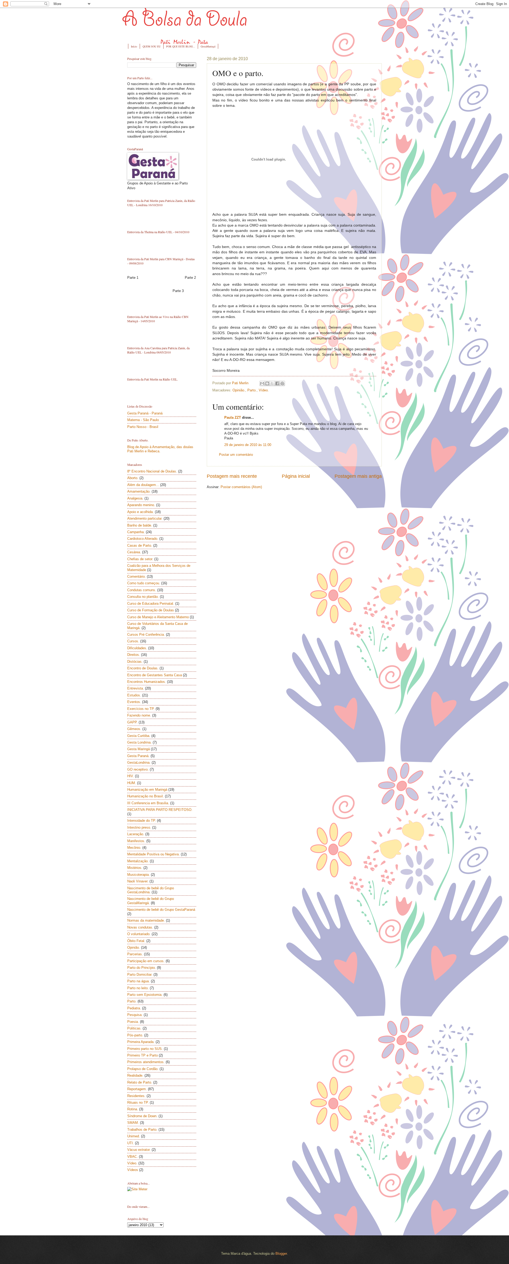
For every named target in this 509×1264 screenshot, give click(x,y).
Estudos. (134, 695)
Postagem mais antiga (358, 476)
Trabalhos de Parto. (142, 1130)
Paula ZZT (232, 417)
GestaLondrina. (139, 762)
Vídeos (132, 1170)
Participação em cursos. (146, 961)
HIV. (130, 776)
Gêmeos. (134, 729)
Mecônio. (134, 848)
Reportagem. (137, 1089)
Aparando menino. (141, 505)
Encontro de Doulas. (143, 668)
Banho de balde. (139, 525)
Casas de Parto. (139, 545)
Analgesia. (135, 498)
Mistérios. (134, 868)
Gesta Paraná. (138, 756)
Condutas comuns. (141, 590)
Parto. (252, 390)
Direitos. (133, 655)
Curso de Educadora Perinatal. (150, 604)
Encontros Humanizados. (146, 682)
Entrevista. (135, 688)
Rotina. (132, 1109)
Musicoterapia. (138, 875)
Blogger (281, 1254)
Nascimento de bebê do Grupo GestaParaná (161, 910)
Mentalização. (138, 861)
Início (134, 46)
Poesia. (133, 1022)
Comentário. (136, 576)
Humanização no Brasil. (145, 796)
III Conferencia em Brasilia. (148, 803)
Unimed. (133, 1136)
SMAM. (133, 1123)
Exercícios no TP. (141, 709)
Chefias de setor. (140, 559)
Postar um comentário (236, 455)
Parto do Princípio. (141, 968)
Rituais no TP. (138, 1102)
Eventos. (134, 702)
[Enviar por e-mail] (262, 383)
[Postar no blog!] (267, 383)
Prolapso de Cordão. (143, 1069)
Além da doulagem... (143, 485)
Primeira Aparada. (141, 1042)
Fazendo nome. (139, 715)
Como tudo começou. (143, 583)
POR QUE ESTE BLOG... (180, 46)
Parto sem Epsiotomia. (145, 995)
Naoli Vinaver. (137, 881)
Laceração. (135, 834)
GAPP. (132, 722)
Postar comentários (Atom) (241, 487)
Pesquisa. (135, 1015)
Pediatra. (134, 1008)
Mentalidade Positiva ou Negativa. (153, 854)
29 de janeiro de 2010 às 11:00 (247, 445)
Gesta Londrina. (139, 742)
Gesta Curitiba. (138, 736)
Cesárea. (134, 552)
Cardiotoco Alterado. (142, 539)
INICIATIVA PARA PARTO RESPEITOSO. (159, 810)
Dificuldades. (137, 648)
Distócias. (135, 662)
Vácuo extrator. (139, 1150)
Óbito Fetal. (136, 941)
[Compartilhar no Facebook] (277, 383)
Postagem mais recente (232, 476)
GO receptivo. (138, 769)
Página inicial (296, 476)
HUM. (131, 783)
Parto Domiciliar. (139, 974)
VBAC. (132, 1157)
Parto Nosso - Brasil (142, 427)
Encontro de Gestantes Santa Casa (154, 675)
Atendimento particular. (145, 518)
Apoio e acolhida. (140, 512)
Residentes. (136, 1096)
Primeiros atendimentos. (146, 1062)
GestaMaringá (208, 46)
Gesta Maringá (138, 749)
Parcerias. (135, 954)
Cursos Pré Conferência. (146, 635)
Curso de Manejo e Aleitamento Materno (158, 617)
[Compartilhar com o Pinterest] (282, 383)
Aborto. (132, 478)
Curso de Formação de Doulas (150, 610)
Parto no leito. (138, 988)
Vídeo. (264, 390)
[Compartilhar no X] (272, 383)
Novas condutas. (140, 927)
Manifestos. (136, 841)
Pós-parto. (135, 1035)
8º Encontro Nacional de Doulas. (152, 471)
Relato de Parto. (139, 1082)
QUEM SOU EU (152, 46)
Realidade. (135, 1075)
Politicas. (134, 1028)
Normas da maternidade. (146, 920)
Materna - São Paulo (143, 420)
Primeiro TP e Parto (142, 1055)
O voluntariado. (139, 934)
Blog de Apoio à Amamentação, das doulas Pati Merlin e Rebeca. (160, 449)
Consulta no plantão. (143, 597)
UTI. (130, 1143)
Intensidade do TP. (141, 821)
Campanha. (136, 532)
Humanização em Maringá (147, 790)
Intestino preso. (139, 827)
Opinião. (238, 390)
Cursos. (133, 641)
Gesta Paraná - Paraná (145, 413)
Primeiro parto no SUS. (145, 1049)
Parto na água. (138, 981)
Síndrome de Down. (142, 1116)
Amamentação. (139, 491)
